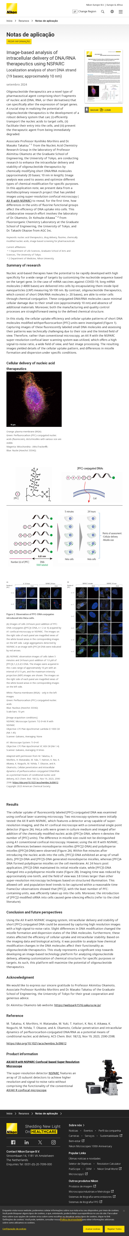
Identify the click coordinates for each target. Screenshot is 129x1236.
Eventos (88, 1130)
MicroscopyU (76, 1174)
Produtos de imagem (80, 1186)
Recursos (24, 20)
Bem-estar (75, 1141)
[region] (64, 1221)
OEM (89, 1169)
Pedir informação (19, 41)
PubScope (74, 1169)
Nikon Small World (107, 1169)
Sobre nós (75, 1125)
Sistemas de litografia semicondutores (90, 1197)
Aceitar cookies (93, 1228)
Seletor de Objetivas (80, 1163)
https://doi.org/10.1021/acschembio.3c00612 (35, 782)
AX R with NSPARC (18, 201)
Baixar (100, 110)
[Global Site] (111, 11)
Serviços (89, 1136)
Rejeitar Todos (115, 1228)
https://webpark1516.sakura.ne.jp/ (77, 1005)
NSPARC (54, 1073)
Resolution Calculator (109, 1163)
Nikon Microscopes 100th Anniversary (90, 1146)
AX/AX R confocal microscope (26, 1090)
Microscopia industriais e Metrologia (89, 1191)
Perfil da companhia (109, 1130)
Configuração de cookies (14, 1228)
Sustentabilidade (109, 1136)
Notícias (73, 1130)
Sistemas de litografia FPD (83, 1202)
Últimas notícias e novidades (85, 1158)
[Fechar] (124, 1210)
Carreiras (74, 1136)
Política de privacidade (71, 1219)
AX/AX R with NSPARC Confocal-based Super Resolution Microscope (42, 1064)
